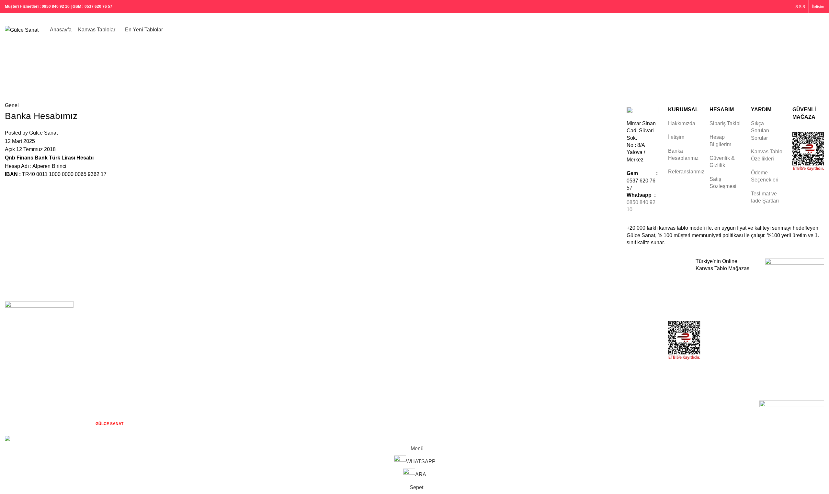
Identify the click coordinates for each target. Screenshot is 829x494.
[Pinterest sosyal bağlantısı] (776, 6)
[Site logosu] (22, 29)
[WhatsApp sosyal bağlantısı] (784, 6)
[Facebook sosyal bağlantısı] (760, 6)
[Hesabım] (796, 30)
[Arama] (808, 30)
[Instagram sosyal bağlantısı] (768, 6)
